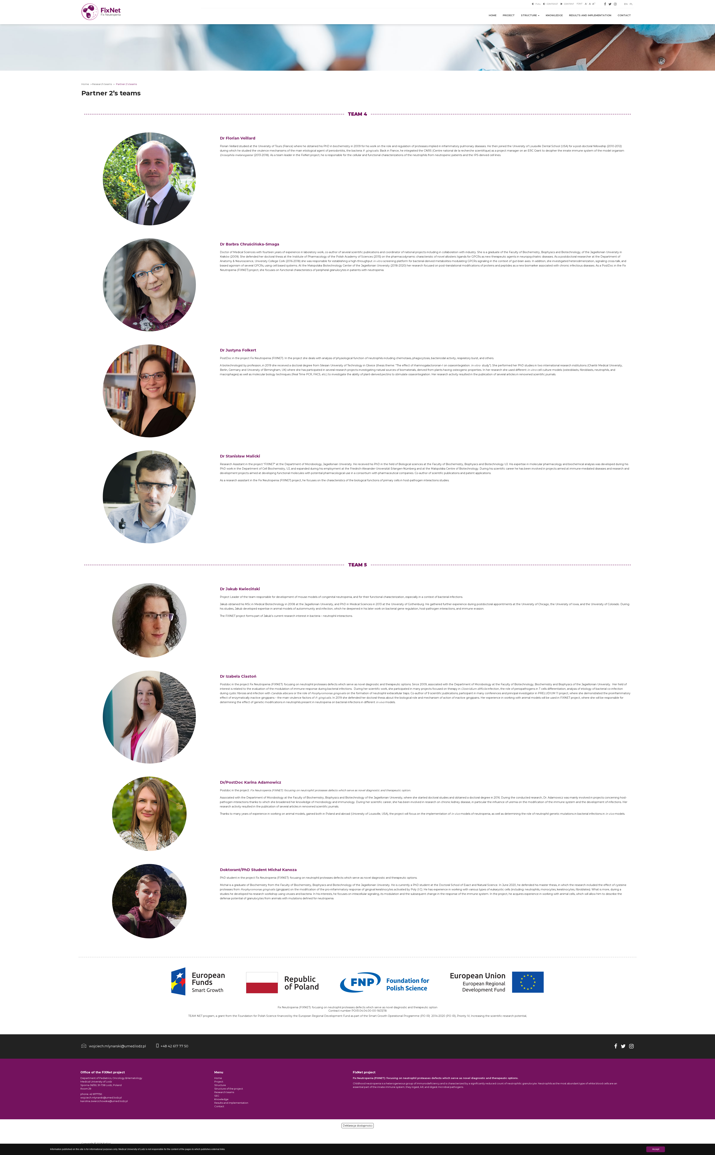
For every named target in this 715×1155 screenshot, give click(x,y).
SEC (216, 1095)
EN (625, 3)
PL (631, 3)
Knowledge (554, 15)
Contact (624, 15)
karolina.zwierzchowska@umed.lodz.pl (104, 1101)
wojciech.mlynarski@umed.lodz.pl (101, 1097)
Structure (529, 15)
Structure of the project (228, 1088)
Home (492, 15)
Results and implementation (590, 15)
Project (509, 15)
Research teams (102, 84)
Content (568, 4)
